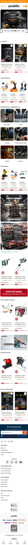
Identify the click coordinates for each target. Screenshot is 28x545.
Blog (2, 493)
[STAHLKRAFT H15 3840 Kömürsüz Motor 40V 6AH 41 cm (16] (7, 401)
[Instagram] (8, 441)
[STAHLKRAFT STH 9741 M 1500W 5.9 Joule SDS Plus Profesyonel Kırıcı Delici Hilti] (21, 265)
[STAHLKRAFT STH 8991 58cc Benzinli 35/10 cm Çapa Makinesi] (21, 312)
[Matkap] (7, 152)
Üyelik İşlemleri (4, 484)
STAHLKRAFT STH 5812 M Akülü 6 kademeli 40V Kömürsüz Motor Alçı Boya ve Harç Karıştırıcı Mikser (20, 376)
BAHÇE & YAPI (16, 251)
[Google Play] (14, 509)
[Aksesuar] (20, 152)
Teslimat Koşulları (4, 480)
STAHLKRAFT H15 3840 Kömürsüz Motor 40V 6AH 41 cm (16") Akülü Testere (7, 413)
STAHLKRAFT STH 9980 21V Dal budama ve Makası (14, 95)
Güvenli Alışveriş (4, 482)
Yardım (2, 498)
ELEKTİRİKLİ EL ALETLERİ (6, 251)
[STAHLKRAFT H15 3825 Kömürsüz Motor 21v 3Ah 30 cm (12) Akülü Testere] (7, 53)
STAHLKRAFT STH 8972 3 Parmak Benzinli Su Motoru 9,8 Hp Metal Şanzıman (7, 323)
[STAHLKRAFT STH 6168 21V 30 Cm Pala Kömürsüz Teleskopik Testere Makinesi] (14, 174)
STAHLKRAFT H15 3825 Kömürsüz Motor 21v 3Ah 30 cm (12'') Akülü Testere (7, 65)
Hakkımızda (3, 448)
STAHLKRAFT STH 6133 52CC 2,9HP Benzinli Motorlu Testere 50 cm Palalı (4, 183)
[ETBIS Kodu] (14, 528)
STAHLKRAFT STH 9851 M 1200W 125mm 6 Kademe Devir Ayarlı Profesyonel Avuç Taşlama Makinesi (23, 95)
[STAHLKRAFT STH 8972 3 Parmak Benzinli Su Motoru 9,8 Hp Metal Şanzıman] (7, 312)
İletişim (2, 454)
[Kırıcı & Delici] (7, 115)
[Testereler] (7, 134)
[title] (14, 208)
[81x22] (14, 516)
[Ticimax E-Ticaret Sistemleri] (14, 539)
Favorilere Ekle (11, 45)
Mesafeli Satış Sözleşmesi (6, 473)
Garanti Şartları (4, 486)
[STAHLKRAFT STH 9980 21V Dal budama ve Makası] (14, 86)
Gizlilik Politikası (4, 450)
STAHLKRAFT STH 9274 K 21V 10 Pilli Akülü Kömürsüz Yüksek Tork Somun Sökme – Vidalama (4, 95)
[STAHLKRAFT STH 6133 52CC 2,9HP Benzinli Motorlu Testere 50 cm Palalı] (5, 174)
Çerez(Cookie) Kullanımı (6, 471)
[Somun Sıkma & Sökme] (20, 134)
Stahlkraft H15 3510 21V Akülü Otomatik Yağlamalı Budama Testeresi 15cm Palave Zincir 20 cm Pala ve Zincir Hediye (20, 65)
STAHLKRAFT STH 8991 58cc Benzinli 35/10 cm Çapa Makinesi (21, 323)
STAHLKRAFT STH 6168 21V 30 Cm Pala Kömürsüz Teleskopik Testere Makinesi (13, 183)
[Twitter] (5, 441)
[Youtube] (12, 441)
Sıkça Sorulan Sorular (5, 495)
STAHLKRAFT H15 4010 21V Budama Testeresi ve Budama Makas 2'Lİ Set (20, 413)
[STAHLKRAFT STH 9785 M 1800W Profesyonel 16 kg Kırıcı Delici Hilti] (23, 174)
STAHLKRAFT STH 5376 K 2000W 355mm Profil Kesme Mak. (7, 376)
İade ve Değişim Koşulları (6, 468)
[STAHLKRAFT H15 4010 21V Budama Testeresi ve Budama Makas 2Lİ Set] (21, 401)
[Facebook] (2, 441)
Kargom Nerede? (4, 500)
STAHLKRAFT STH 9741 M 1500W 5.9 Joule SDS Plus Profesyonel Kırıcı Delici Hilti (21, 277)
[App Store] (14, 505)
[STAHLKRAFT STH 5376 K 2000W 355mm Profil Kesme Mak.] (7, 364)
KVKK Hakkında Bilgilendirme (7, 452)
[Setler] (20, 115)
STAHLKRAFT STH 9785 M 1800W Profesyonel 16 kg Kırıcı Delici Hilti (22, 183)
